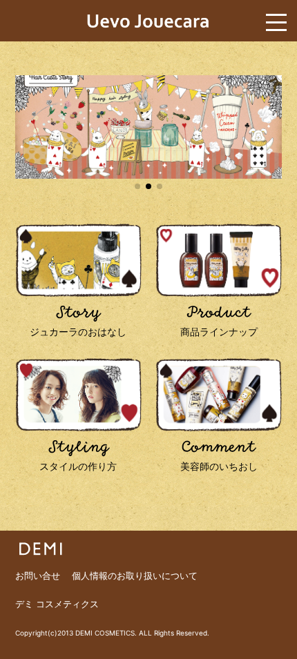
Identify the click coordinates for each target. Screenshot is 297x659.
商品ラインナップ (219, 320)
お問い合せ (37, 575)
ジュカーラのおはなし (78, 320)
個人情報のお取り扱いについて (135, 575)
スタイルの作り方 (78, 455)
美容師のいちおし (219, 455)
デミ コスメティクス (57, 603)
